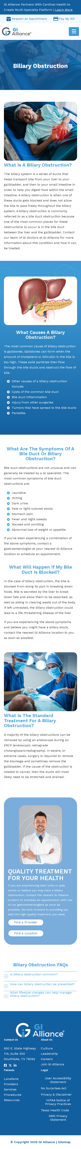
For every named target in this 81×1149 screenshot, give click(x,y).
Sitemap (64, 1142)
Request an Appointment (29, 18)
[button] (40, 976)
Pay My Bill (67, 18)
